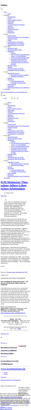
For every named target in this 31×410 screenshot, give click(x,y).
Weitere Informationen (6, 409)
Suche (9, 13)
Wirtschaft (10, 23)
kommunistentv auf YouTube (15, 42)
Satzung (13, 53)
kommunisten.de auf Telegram (16, 45)
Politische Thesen (12, 39)
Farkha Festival (12, 35)
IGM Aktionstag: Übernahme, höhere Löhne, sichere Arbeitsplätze (14, 185)
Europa (10, 18)
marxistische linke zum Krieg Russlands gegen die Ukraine (19, 60)
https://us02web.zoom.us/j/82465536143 (13, 313)
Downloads (11, 79)
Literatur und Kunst (13, 29)
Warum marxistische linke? (15, 50)
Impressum (11, 86)
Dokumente (11, 51)
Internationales (12, 17)
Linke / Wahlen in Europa (15, 20)
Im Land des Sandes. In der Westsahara (18, 37)
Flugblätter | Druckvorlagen (18, 83)
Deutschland (11, 21)
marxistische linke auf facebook (16, 70)
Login (5, 372)
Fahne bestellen (12, 84)
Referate (10, 78)
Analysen (10, 26)
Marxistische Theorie (13, 73)
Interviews (10, 31)
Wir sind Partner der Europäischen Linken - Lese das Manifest (20, 55)
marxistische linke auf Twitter (16, 68)
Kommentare (11, 32)
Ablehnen (9, 407)
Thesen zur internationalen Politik (20, 57)
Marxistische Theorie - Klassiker (20, 75)
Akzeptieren (3, 407)
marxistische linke (12, 48)
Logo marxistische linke (17, 81)
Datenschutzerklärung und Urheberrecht (18, 87)
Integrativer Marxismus (17, 76)
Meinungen (11, 28)
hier (19, 329)
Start (5, 12)
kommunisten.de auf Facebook (16, 43)
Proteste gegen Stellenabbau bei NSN (17, 272)
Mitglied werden (12, 65)
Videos (9, 40)
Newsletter (7, 89)
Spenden (10, 67)
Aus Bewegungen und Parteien (16, 24)
